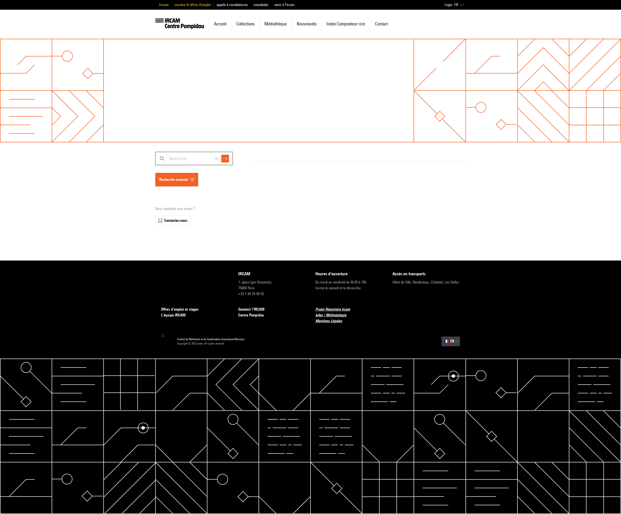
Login (448, 4)
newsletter (261, 4)
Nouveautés (307, 23)
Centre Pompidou (251, 315)
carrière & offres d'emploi (192, 4)
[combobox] (194, 158)
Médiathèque (275, 23)
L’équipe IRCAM (173, 315)
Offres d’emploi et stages (180, 309)
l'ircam (164, 4)
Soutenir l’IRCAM (251, 309)
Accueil (220, 23)
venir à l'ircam (284, 4)
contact (381, 23)
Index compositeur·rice (346, 23)
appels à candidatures (232, 4)
